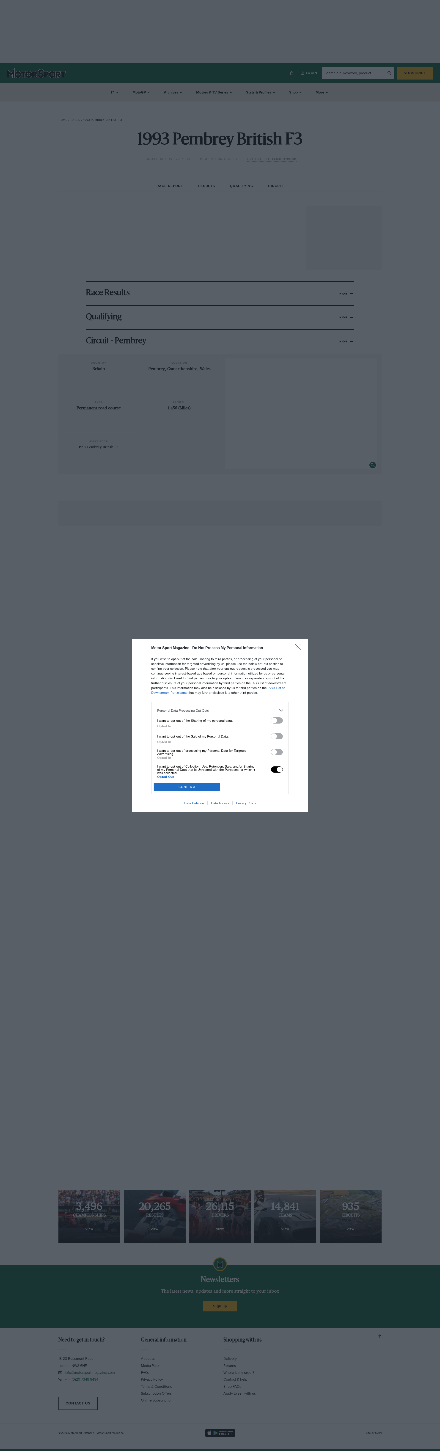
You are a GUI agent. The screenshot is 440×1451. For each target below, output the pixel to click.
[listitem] (220, 710)
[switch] (277, 720)
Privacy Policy (246, 803)
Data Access (220, 803)
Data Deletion (194, 803)
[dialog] (220, 725)
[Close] (299, 648)
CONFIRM (187, 787)
